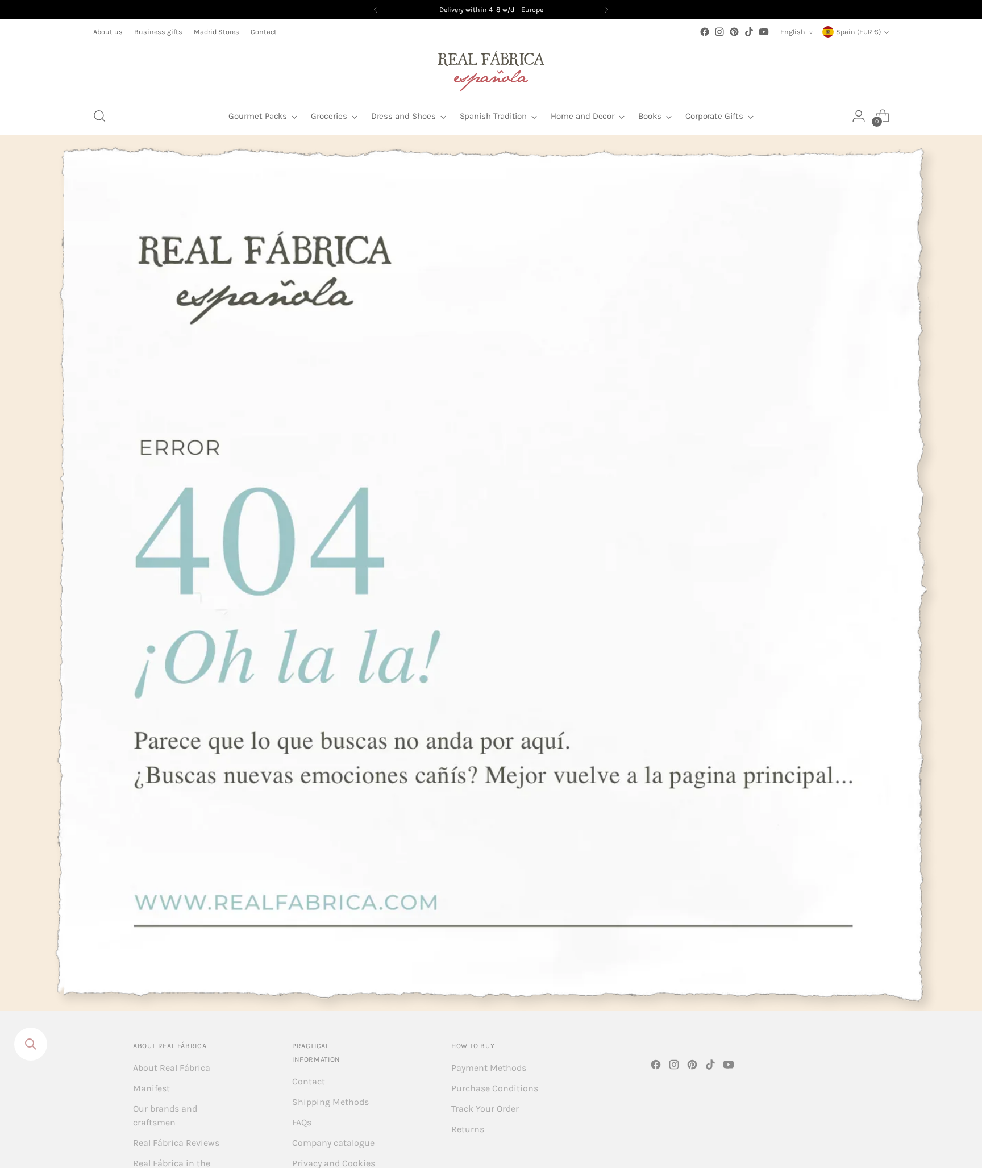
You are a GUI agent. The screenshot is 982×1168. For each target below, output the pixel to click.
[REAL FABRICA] (491, 68)
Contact (308, 1081)
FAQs (301, 1122)
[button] (99, 116)
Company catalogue (333, 1142)
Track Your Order (485, 1108)
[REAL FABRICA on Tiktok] (749, 32)
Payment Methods (488, 1067)
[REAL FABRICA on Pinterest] (734, 32)
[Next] (606, 9)
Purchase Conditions (494, 1088)
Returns (467, 1129)
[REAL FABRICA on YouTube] (764, 32)
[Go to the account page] (858, 116)
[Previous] (375, 9)
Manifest (151, 1088)
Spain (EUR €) (858, 32)
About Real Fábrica (171, 1067)
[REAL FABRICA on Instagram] (719, 32)
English (792, 32)
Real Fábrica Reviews (176, 1142)
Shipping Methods (330, 1101)
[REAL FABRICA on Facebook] (705, 32)
